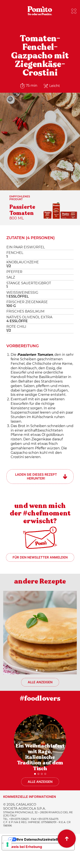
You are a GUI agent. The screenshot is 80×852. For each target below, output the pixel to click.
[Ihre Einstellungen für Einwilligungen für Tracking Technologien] (7, 844)
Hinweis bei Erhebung (23, 847)
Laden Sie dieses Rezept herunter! (36, 476)
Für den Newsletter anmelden (40, 557)
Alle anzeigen (40, 682)
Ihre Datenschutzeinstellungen (42, 839)
